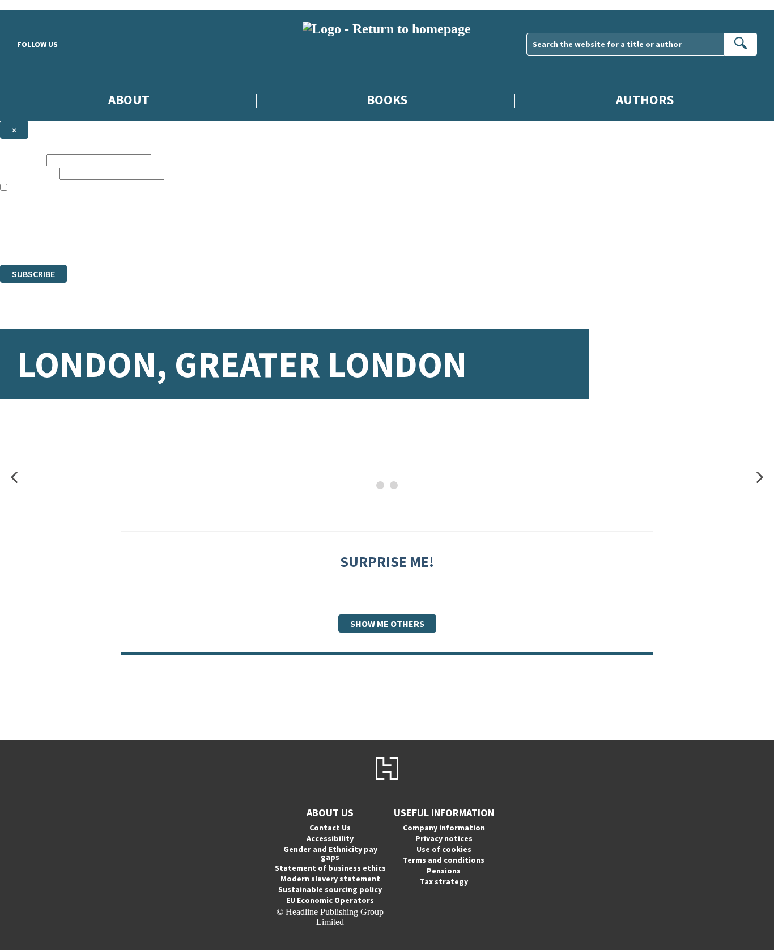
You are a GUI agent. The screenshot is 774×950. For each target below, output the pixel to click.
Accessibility (330, 838)
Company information (444, 827)
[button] (14, 477)
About (129, 99)
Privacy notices (444, 838)
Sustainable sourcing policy (330, 889)
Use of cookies (443, 849)
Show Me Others (387, 623)
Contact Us (330, 827)
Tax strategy (444, 881)
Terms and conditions (443, 860)
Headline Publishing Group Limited (142, 218)
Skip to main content (37, 5)
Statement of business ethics (330, 868)
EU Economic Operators (330, 900)
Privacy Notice (223, 239)
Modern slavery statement (330, 878)
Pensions (444, 871)
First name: (22, 159)
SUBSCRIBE (33, 273)
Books (387, 99)
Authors (645, 99)
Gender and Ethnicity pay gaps (330, 853)
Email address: (28, 173)
